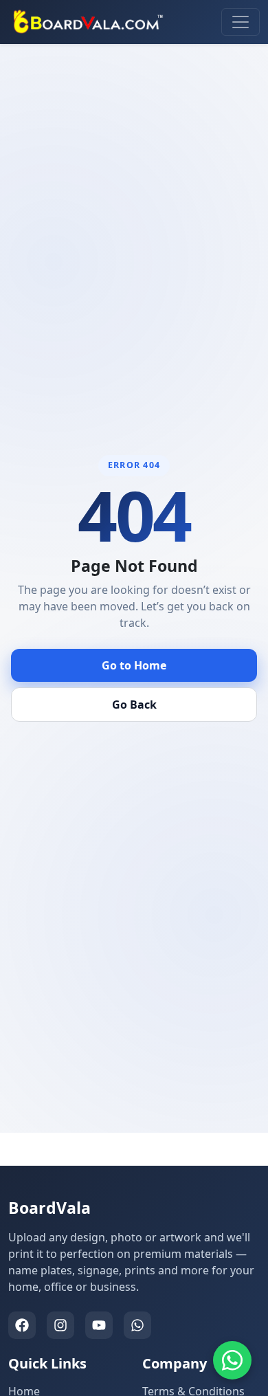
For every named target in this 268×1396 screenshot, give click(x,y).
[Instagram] (60, 1325)
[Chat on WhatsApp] (232, 1360)
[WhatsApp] (137, 1325)
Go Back (134, 704)
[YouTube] (99, 1325)
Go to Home (134, 665)
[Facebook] (22, 1325)
